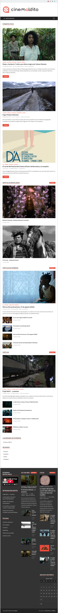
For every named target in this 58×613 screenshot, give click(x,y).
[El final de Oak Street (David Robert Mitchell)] (7, 343)
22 (54, 593)
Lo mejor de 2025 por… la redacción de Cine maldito (52, 519)
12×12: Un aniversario (52, 548)
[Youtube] (48, 1)
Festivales (9, 62)
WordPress (48, 610)
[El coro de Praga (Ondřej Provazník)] (7, 317)
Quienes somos (7, 535)
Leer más (5, 76)
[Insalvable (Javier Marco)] (26, 551)
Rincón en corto (32, 487)
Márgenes (19, 112)
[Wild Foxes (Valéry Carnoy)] (7, 427)
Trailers (19, 62)
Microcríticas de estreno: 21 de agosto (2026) (18, 307)
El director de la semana (17, 389)
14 (51, 590)
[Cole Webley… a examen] (26, 510)
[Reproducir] (4, 484)
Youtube (5, 451)
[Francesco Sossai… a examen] (29, 476)
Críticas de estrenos (14, 304)
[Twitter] (52, 1)
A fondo (4, 112)
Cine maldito (15, 309)
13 (49, 590)
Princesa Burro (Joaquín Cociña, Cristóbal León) (26, 418)
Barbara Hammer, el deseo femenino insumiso (16, 220)
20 (49, 593)
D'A (3, 164)
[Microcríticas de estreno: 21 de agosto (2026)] (29, 287)
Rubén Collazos (14, 168)
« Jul (41, 604)
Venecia (23, 62)
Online (24, 112)
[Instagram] (54, 1)
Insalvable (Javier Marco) (34, 552)
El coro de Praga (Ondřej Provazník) (22, 317)
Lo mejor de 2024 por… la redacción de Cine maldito (52, 534)
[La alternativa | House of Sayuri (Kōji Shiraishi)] (7, 402)
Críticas (9, 112)
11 (43, 590)
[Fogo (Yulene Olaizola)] (29, 96)
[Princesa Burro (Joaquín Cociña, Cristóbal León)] (7, 418)
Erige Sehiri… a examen (11, 391)
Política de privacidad (8, 533)
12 (46, 590)
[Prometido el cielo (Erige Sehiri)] (7, 326)
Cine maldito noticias (19, 66)
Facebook (5, 454)
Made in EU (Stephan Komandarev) (22, 410)
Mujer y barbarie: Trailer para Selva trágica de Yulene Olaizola (24, 64)
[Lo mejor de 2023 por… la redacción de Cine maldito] (44, 558)
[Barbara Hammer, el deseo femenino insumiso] (29, 201)
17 (41, 593)
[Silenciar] (15, 484)
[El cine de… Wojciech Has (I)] (29, 241)
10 (41, 590)
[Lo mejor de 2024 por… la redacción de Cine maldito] (44, 530)
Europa (4, 62)
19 (46, 593)
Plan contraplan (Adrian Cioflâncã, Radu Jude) (34, 527)
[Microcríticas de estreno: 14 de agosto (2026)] (7, 334)
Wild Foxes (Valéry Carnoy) (20, 427)
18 (43, 593)
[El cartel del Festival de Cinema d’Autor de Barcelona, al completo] (29, 146)
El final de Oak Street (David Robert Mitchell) (25, 342)
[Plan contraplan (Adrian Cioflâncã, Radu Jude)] (26, 522)
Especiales (5, 530)
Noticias (14, 62)
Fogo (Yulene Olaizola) (10, 115)
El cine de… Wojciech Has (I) (11, 260)
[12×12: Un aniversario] (44, 546)
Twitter (5, 456)
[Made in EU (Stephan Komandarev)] (7, 410)
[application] (10, 481)
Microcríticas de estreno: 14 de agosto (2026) (25, 334)
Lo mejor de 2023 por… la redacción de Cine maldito (52, 561)
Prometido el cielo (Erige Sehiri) (21, 326)
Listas (51, 486)
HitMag (53, 610)
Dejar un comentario (29, 66)
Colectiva (46, 486)
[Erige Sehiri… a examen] (29, 371)
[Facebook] (50, 1)
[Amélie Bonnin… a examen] (26, 539)
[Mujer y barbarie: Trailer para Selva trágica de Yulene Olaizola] (29, 44)
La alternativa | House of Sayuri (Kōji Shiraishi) (25, 402)
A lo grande (5, 304)
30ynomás (23, 486)
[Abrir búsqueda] (54, 18)
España (6, 164)
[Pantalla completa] (17, 484)
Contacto (5, 527)
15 (54, 590)
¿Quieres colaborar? (8, 522)
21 (51, 593)
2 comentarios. (22, 168)
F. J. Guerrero (17, 116)
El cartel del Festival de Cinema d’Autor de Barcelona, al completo (26, 166)
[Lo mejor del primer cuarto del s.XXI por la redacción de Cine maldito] (47, 476)
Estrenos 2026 (7, 442)
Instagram (6, 459)
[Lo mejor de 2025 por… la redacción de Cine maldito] (44, 515)
